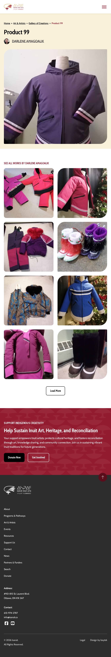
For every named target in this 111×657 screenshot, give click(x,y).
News (6, 555)
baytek (104, 640)
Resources (9, 535)
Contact (8, 549)
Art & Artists (19, 23)
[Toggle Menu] (104, 7)
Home (7, 23)
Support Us (9, 542)
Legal (82, 640)
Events (7, 529)
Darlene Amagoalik (28, 41)
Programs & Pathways (14, 515)
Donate (7, 576)
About (7, 509)
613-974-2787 (11, 613)
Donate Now (14, 457)
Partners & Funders (13, 562)
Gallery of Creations (38, 23)
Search (7, 569)
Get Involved (38, 457)
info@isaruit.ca (11, 617)
